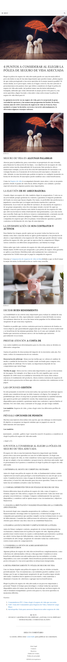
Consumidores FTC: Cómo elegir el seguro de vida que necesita (32, 602)
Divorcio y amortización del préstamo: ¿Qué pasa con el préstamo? (34, 617)
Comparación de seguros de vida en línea (26, 259)
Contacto (33, 648)
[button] (64, 13)
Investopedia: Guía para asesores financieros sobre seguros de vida (33, 609)
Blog (35, 615)
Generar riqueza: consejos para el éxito (34, 620)
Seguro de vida (16, 181)
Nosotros (33, 651)
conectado (31, 637)
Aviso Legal (33, 646)
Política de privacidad (33, 656)
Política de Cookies (33, 653)
